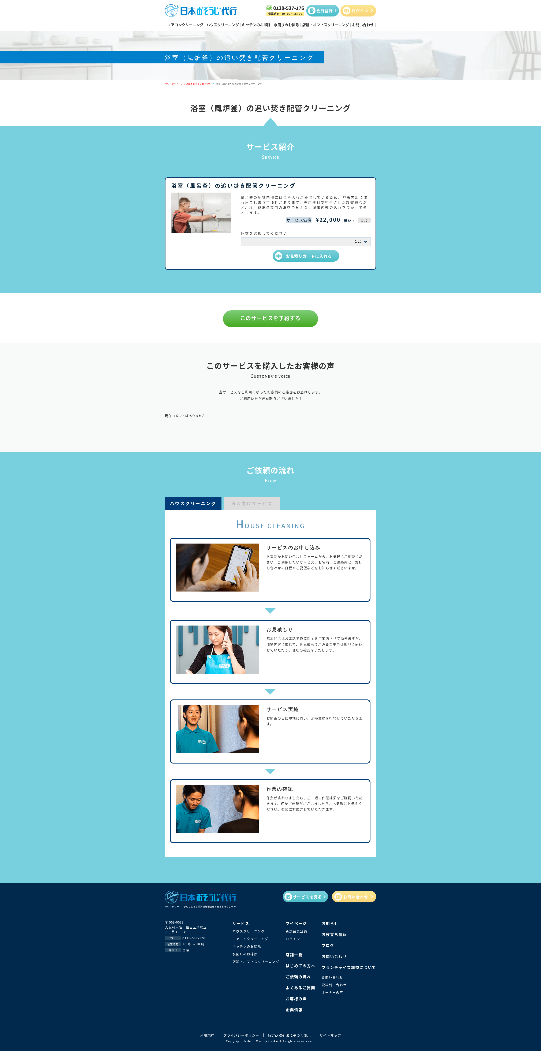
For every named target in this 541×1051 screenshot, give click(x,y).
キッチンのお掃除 (256, 24)
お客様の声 (296, 998)
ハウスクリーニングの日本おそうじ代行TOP (188, 83)
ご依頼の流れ (298, 976)
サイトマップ (330, 1035)
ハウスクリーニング (222, 24)
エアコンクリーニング (185, 24)
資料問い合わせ (334, 985)
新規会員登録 (296, 931)
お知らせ (330, 923)
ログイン (293, 938)
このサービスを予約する (270, 318)
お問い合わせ (363, 24)
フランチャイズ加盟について (349, 967)
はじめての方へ (300, 965)
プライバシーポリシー (241, 1035)
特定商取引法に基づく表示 (289, 1035)
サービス (240, 923)
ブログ (328, 945)
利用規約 (207, 1035)
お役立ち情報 (334, 934)
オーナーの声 (332, 992)
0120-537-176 (288, 7)
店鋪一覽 (294, 954)
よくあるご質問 (300, 987)
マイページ (296, 923)
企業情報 (294, 1009)
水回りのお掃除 (286, 24)
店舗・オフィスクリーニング (325, 24)
